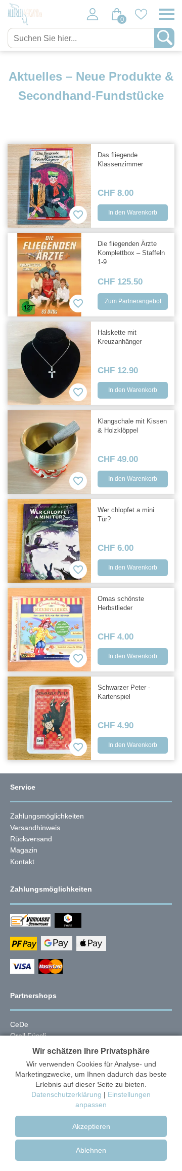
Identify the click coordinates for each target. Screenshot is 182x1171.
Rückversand (31, 839)
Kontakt (22, 862)
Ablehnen (91, 1150)
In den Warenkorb (132, 212)
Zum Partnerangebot (133, 301)
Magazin (23, 850)
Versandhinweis (35, 828)
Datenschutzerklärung (66, 1094)
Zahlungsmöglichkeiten (47, 816)
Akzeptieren (91, 1126)
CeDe (19, 1024)
